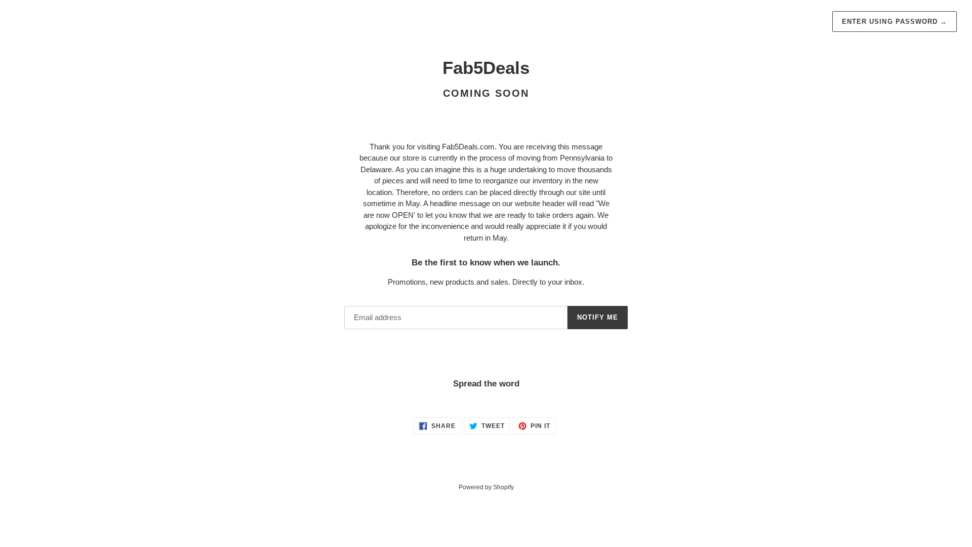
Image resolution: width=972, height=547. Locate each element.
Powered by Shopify (486, 487)
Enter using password (894, 21)
